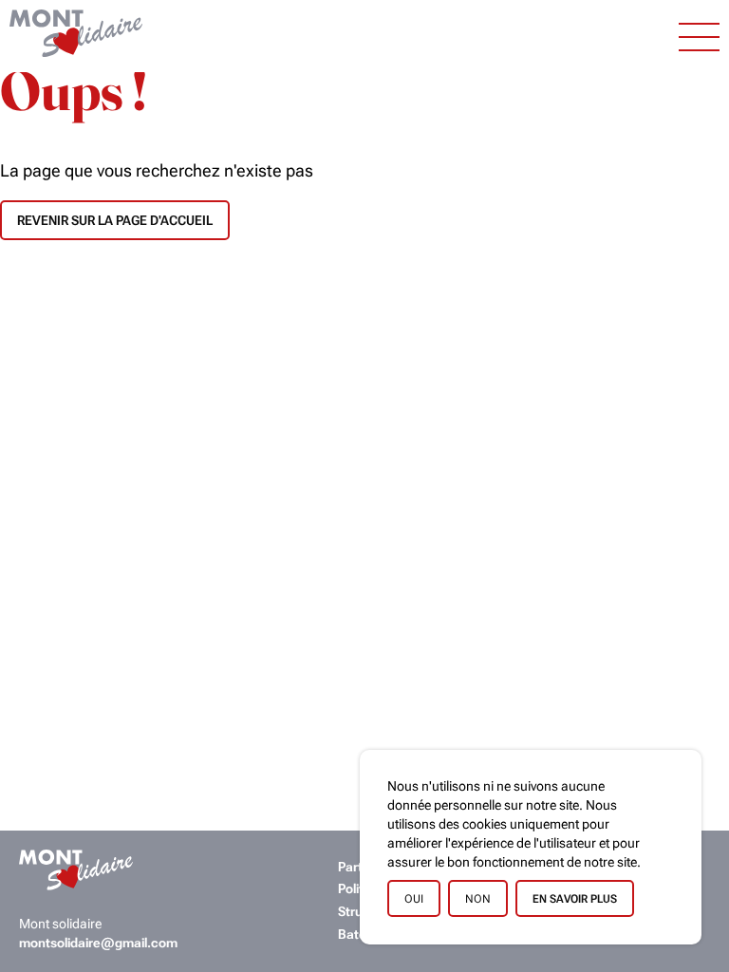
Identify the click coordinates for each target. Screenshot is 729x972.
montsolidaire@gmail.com (98, 943)
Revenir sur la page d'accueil (115, 221)
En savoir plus (575, 899)
